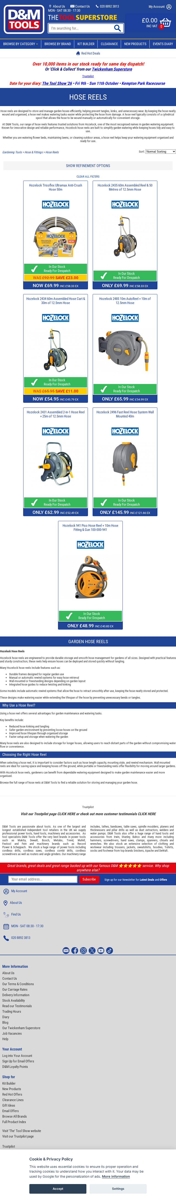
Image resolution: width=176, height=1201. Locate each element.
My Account (157, 7)
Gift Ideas (8, 1105)
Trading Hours (11, 1011)
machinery (54, 833)
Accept (58, 1188)
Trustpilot (88, 76)
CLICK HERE (66, 814)
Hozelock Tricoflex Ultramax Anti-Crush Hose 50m (55, 187)
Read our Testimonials (17, 1006)
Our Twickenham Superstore (21, 1028)
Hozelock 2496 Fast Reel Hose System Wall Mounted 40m (125, 414)
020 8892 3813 (109, 6)
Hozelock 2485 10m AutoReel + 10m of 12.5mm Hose (125, 301)
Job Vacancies (12, 1033)
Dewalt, (34, 840)
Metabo (58, 840)
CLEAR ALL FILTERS (88, 176)
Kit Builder (85, 44)
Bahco (136, 837)
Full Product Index (14, 1122)
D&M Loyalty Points (15, 1067)
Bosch (45, 840)
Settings (118, 1188)
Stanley (126, 837)
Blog (5, 1022)
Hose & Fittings (34, 152)
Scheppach (19, 847)
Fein (24, 843)
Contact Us (82, 6)
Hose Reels (52, 152)
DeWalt (163, 850)
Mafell (81, 840)
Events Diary (163, 44)
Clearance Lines (13, 1100)
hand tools (40, 833)
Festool (6, 843)
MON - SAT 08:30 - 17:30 (64, 10)
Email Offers (10, 1111)
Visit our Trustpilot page (18, 1136)
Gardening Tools (12, 152)
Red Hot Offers (12, 1094)
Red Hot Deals (90, 53)
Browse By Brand (57, 44)
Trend (70, 840)
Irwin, (117, 837)
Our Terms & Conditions (18, 984)
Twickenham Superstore (112, 69)
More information (116, 1176)
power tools (25, 833)
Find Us (16, 914)
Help (5, 1039)
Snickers (139, 850)
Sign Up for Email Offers (18, 1061)
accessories (73, 833)
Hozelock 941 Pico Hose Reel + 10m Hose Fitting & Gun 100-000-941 (90, 528)
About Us (58, 6)
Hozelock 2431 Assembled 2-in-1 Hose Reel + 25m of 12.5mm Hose (56, 414)
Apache (149, 850)
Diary (5, 1017)
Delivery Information (15, 995)
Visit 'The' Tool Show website (21, 1131)
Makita (22, 840)
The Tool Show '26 (57, 83)
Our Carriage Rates (15, 989)
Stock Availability (13, 1000)
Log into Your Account (17, 1056)
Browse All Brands (14, 1116)
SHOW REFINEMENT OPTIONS (88, 166)
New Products (135, 44)
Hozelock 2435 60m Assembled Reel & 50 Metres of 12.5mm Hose (125, 187)
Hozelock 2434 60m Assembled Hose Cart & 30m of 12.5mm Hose (55, 301)
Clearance (109, 44)
